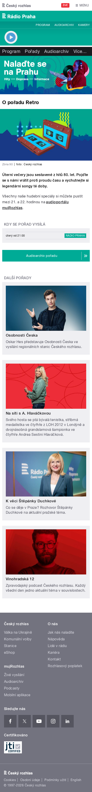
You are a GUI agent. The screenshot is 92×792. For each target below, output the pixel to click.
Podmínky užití (55, 780)
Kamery (84, 25)
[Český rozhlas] (16, 5)
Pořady (32, 51)
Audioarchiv (64, 25)
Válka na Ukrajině (18, 632)
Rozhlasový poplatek (65, 666)
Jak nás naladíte (61, 632)
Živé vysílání (14, 675)
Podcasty (12, 688)
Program (43, 25)
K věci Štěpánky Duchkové (31, 501)
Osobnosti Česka (22, 335)
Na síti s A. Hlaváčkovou (28, 413)
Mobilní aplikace (17, 695)
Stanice (10, 646)
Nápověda (56, 639)
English (76, 780)
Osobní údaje (30, 780)
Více (80, 51)
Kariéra (53, 652)
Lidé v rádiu (57, 646)
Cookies (10, 780)
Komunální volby (17, 639)
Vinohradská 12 (20, 579)
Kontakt (54, 659)
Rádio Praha (75, 235)
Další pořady (17, 278)
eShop (9, 652)
